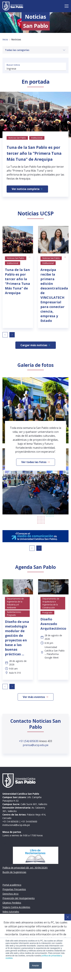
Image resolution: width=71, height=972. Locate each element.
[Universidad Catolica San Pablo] (12, 6)
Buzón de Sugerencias (14, 872)
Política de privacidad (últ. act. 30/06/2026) (25, 867)
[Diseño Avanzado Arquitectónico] (53, 587)
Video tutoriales (10, 911)
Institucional (12, 263)
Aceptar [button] (35, 965)
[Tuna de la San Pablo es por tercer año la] (17, 240)
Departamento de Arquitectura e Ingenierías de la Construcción (50, 603)
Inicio (5, 39)
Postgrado (47, 612)
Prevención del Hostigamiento (18, 898)
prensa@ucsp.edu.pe (35, 745)
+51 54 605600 (29, 821)
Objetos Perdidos (11, 902)
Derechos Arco (10, 893)
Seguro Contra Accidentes (16, 907)
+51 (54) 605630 (29, 741)
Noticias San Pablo (15, 258)
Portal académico (11, 884)
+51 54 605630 (10, 821)
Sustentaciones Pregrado (14, 613)
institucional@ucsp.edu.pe (16, 825)
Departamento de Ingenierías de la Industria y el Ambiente (15, 603)
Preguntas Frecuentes (14, 889)
